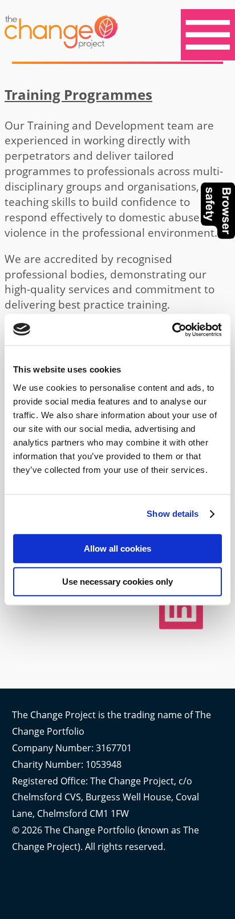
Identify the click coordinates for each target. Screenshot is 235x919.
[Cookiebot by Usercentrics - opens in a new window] (172, 329)
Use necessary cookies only (117, 581)
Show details (172, 514)
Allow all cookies (117, 548)
